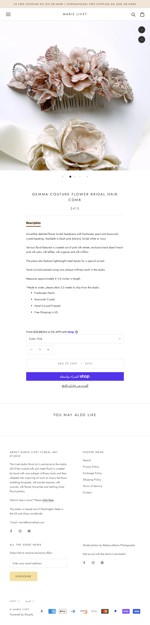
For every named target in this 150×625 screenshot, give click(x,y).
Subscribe (23, 576)
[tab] (33, 224)
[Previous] (62, 176)
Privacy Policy (91, 467)
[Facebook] (11, 531)
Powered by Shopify (21, 614)
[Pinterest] (29, 531)
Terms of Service (92, 486)
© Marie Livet (19, 609)
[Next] (87, 176)
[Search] (133, 14)
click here (47, 500)
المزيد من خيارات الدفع (75, 385)
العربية (28, 601)
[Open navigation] (8, 14)
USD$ (13, 601)
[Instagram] (20, 531)
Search (87, 460)
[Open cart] (142, 14)
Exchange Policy (92, 473)
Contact (87, 492)
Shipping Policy (92, 479)
